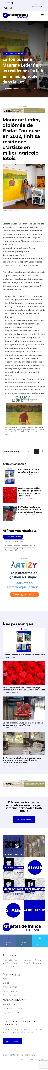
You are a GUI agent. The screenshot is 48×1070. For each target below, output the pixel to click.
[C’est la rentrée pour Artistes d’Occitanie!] (10, 476)
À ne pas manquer (18, 624)
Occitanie (9, 550)
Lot (20, 550)
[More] (42, 451)
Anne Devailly (13, 89)
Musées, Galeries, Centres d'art (18, 546)
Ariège (5, 765)
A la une (21, 475)
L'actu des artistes (14, 53)
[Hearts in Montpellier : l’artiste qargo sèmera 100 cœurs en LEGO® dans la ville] (10, 495)
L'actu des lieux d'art (14, 541)
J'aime (8, 935)
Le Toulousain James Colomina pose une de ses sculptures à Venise (30, 509)
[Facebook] (36, 451)
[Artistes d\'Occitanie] (16, 15)
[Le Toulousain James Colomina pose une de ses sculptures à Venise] (10, 513)
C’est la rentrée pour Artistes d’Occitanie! (29, 470)
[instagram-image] (13, 846)
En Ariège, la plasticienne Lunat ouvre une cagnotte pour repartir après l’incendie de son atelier (22, 760)
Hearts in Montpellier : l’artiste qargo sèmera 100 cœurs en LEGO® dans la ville (29, 492)
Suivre (24, 935)
